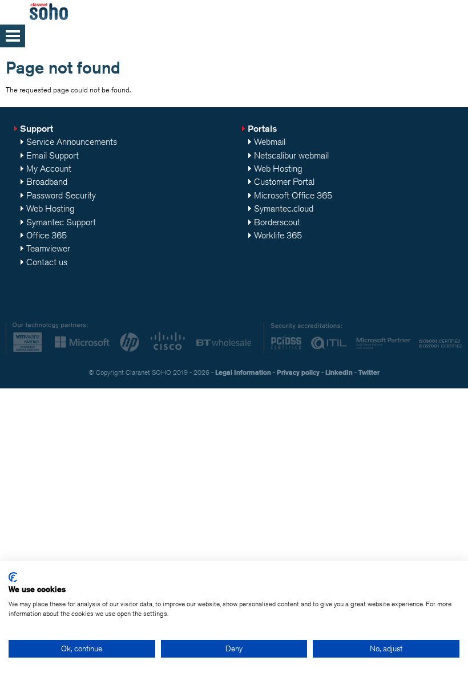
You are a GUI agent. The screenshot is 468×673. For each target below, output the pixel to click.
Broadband (46, 181)
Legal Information (243, 372)
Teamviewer (48, 248)
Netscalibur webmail (291, 155)
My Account (48, 168)
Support (36, 128)
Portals (262, 128)
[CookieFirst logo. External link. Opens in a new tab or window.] (13, 577)
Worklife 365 (278, 235)
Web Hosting (50, 208)
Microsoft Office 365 (293, 195)
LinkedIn (339, 372)
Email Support (52, 155)
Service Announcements (71, 141)
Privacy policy (298, 372)
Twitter (369, 372)
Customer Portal (284, 181)
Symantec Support (61, 222)
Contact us (46, 262)
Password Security (61, 195)
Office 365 (46, 235)
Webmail (269, 141)
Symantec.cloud (283, 208)
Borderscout (277, 222)
